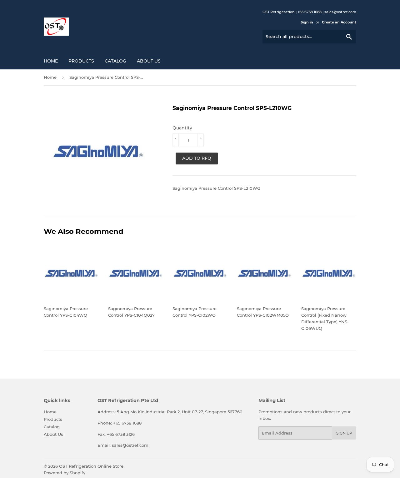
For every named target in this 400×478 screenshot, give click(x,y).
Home (51, 61)
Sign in (307, 22)
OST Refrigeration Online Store (91, 466)
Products (81, 61)
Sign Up (344, 433)
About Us (149, 61)
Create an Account (339, 22)
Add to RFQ (196, 158)
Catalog (115, 61)
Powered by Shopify (64, 472)
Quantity (182, 128)
